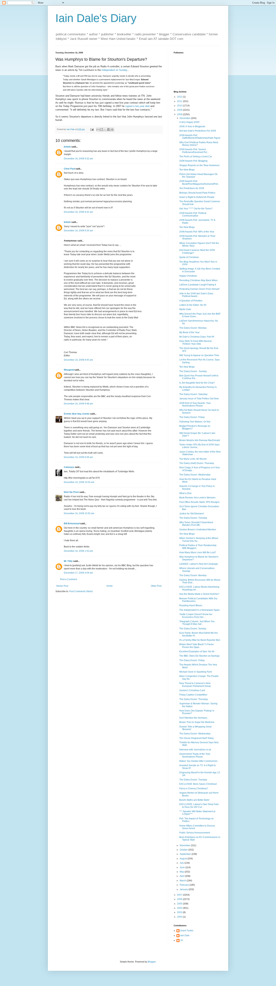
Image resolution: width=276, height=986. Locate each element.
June (182, 867)
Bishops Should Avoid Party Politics (197, 192)
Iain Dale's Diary (95, 18)
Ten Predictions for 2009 (191, 188)
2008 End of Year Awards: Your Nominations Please (195, 404)
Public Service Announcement (194, 832)
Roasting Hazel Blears (190, 605)
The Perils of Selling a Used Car (195, 156)
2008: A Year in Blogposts (192, 126)
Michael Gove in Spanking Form (195, 671)
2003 (180, 912)
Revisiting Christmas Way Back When (198, 280)
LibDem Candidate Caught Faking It (197, 284)
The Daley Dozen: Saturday (193, 394)
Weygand (69, 370)
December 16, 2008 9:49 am (78, 457)
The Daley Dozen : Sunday (193, 371)
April (182, 876)
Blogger (152, 961)
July (182, 863)
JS (181, 940)
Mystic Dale (185, 309)
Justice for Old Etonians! (191, 513)
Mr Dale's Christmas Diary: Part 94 (196, 336)
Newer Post (62, 586)
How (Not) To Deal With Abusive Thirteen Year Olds (195, 342)
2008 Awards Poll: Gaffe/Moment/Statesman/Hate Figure (199, 136)
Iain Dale (184, 935)
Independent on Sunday (114, 70)
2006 (180, 899)
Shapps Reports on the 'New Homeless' (199, 165)
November (185, 845)
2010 (180, 105)
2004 (180, 908)
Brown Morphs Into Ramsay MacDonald (199, 440)
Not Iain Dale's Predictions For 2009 (197, 130)
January (184, 889)
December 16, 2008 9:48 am (78, 403)
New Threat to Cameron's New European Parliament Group (195, 684)
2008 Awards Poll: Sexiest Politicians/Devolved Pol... (194, 150)
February (184, 885)
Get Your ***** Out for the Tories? (196, 208)
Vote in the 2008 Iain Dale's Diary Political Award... (196, 294)
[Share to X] (105, 129)
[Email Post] (91, 129)
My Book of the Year (189, 332)
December (185, 118)
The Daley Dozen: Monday (193, 328)
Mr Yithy (68, 561)
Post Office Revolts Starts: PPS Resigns (199, 502)
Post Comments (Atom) (81, 591)
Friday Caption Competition (193, 694)
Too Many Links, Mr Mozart (193, 459)
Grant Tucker (186, 930)
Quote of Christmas (189, 257)
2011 (180, 101)
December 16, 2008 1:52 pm (78, 551)
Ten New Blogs (187, 169)
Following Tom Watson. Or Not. (195, 421)
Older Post (156, 586)
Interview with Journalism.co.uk (195, 749)
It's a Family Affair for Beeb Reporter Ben (199, 640)
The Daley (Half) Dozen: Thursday (196, 463)
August (183, 858)
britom (67, 146)
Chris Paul (69, 168)
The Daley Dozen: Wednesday (194, 474)
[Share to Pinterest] (112, 129)
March (183, 880)
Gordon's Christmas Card (192, 690)
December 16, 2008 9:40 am (78, 360)
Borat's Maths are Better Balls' (194, 800)
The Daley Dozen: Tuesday (193, 518)
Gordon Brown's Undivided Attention (197, 529)
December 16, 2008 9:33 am (78, 230)
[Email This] (98, 129)
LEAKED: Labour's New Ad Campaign (198, 564)
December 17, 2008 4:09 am (78, 572)
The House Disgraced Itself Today (196, 738)
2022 (180, 96)
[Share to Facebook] (109, 129)
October (184, 849)
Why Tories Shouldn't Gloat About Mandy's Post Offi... (196, 523)
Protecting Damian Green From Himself (199, 289)
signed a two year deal (137, 106)
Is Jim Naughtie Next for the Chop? (197, 382)
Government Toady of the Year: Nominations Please (195, 755)
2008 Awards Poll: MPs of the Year (196, 231)
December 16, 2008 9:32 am (78, 158)
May (182, 871)
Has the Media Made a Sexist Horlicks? (199, 594)
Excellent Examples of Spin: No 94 (196, 651)
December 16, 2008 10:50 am (79, 513)
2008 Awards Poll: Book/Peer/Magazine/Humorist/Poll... (199, 182)
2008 (180, 114)
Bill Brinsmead (72, 523)
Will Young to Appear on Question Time (199, 355)
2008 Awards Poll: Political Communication (192, 214)
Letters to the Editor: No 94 (192, 305)
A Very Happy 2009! (189, 122)
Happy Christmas (188, 276)
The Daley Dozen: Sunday (192, 628)
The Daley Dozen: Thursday (193, 699)
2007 (180, 895)
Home (109, 586)
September (186, 854)
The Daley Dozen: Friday (192, 417)
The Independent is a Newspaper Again (199, 610)
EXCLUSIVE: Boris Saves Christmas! (198, 784)
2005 (180, 903)
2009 (180, 110)
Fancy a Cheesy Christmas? (193, 788)
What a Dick (185, 493)
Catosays (69, 467)
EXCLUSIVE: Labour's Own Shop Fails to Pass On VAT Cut (199, 805)
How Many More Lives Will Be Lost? (197, 552)
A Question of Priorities (190, 300)
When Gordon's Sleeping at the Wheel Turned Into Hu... (198, 539)
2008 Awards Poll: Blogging (193, 161)
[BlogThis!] (101, 129)
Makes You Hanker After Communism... (199, 761)
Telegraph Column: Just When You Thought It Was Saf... (197, 622)
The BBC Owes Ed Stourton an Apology (199, 656)
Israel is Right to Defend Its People (196, 197)
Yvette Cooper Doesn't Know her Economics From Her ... (195, 615)
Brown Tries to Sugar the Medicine (196, 722)
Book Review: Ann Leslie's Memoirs (197, 497)
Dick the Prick (71, 492)
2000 (180, 917)
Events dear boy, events (77, 413)
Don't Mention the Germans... (194, 718)
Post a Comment (68, 579)
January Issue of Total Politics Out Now (199, 398)
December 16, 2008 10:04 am (79, 482)
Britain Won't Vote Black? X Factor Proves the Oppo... (196, 645)
